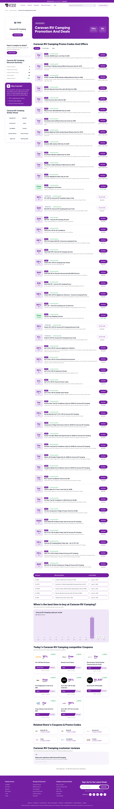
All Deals (37, 48)
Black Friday (59, 791)
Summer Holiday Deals (61, 786)
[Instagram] (94, 794)
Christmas (58, 793)
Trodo (6, 793)
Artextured (12, 123)
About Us (30, 802)
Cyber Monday (59, 795)
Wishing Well (24, 138)
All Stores (61, 802)
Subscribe (104, 787)
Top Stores (23, 5)
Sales (53, 48)
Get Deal (103, 54)
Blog (55, 5)
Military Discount (37, 786)
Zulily (24, 123)
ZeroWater (12, 128)
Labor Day (58, 789)
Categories (36, 5)
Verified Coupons (37, 793)
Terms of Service (77, 802)
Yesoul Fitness (12, 133)
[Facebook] (90, 794)
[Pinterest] (101, 794)
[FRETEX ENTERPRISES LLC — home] (10, 5)
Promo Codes (45, 48)
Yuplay (6, 795)
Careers (84, 802)
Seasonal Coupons (46, 5)
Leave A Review (18, 34)
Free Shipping (36, 789)
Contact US (35, 802)
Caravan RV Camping (18, 29)
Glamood (7, 789)
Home (6, 10)
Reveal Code (102, 197)
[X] (105, 794)
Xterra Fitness (24, 133)
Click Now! (64, 1)
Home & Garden (13, 10)
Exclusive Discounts (37, 791)
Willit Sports (8, 791)
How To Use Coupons (52, 802)
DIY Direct (7, 786)
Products (29, 5)
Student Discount (37, 784)
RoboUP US (12, 118)
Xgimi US (12, 138)
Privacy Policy (43, 802)
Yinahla (24, 128)
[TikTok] (97, 794)
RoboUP (24, 118)
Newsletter (35, 795)
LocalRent (7, 784)
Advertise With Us (103, 5)
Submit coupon (12, 52)
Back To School (60, 784)
